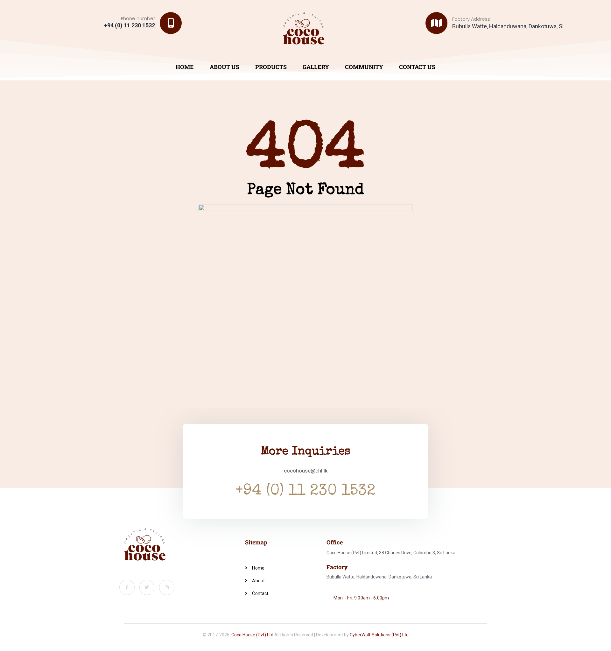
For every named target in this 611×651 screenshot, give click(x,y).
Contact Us (417, 67)
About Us (224, 67)
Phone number (138, 18)
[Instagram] (166, 587)
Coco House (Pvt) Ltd (252, 634)
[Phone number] (171, 23)
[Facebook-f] (127, 587)
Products (271, 67)
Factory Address (471, 19)
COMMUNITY (364, 67)
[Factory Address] (436, 23)
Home (185, 67)
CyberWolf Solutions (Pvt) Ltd (379, 634)
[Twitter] (147, 587)
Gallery (316, 67)
